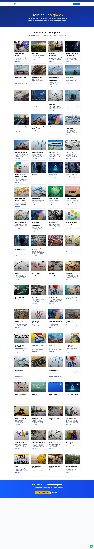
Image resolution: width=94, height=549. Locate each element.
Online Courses (76, 3)
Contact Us (54, 492)
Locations (44, 3)
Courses (48, 3)
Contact (68, 3)
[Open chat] (91, 546)
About (29, 3)
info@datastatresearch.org (20, 0)
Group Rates (54, 3)
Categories (33, 3)
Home (25, 3)
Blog (65, 3)
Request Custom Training (42, 492)
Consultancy (60, 3)
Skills (39, 3)
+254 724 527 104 (31, 0)
